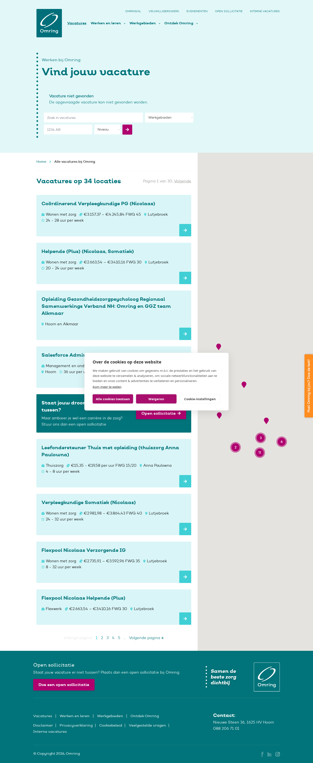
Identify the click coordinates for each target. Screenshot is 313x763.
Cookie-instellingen (200, 399)
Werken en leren (106, 23)
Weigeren (156, 399)
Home (41, 162)
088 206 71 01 (226, 728)
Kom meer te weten (107, 386)
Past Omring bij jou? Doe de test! (309, 385)
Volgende (182, 181)
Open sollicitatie (229, 11)
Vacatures (76, 23)
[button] (218, 346)
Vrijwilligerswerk (164, 11)
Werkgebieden (143, 23)
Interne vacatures (265, 11)
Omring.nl (133, 11)
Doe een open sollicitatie (64, 684)
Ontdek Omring (179, 23)
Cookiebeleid (110, 725)
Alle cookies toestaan (113, 399)
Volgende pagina (145, 637)
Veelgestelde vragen (147, 725)
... (125, 637)
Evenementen (197, 11)
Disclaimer (43, 725)
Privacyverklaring (76, 725)
